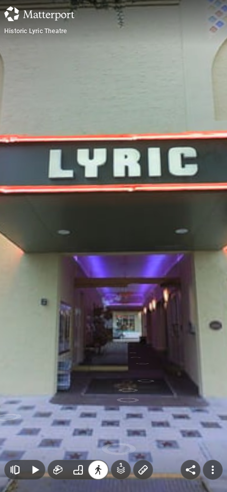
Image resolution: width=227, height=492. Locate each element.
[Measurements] (143, 470)
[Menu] (213, 470)
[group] (78, 470)
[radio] (58, 469)
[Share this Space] (191, 470)
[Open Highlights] (14, 469)
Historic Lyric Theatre (35, 31)
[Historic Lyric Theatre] (113, 246)
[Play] (34, 469)
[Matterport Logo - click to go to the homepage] (39, 13)
